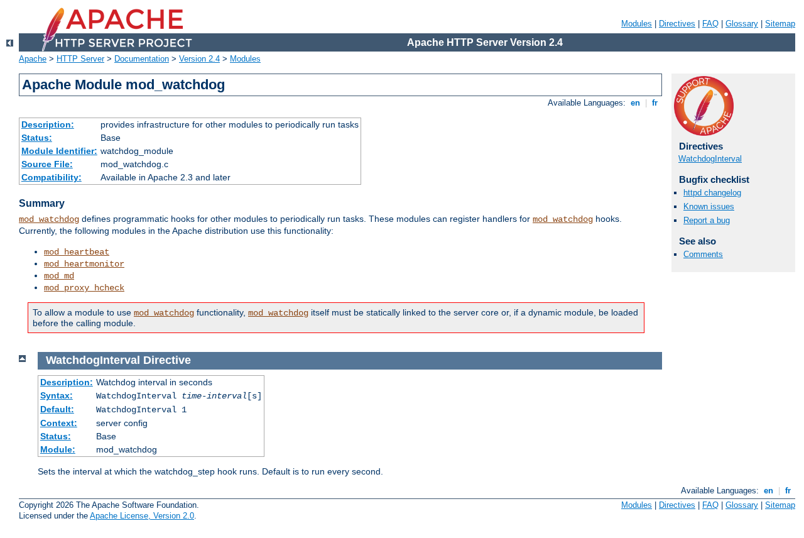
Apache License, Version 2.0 (142, 515)
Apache (32, 58)
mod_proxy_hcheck (84, 288)
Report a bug (706, 220)
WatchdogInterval (710, 158)
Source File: (47, 164)
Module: (57, 449)
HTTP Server (80, 58)
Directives (677, 23)
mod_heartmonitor (84, 264)
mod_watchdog (49, 219)
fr (654, 102)
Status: (36, 138)
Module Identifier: (59, 151)
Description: (47, 124)
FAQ (710, 23)
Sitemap (780, 23)
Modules (636, 23)
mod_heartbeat (76, 252)
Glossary (741, 23)
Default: (57, 409)
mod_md (59, 276)
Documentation (141, 58)
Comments (703, 254)
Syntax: (56, 395)
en (635, 102)
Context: (58, 423)
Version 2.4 (199, 58)
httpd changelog (712, 192)
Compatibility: (51, 177)
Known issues (708, 206)
